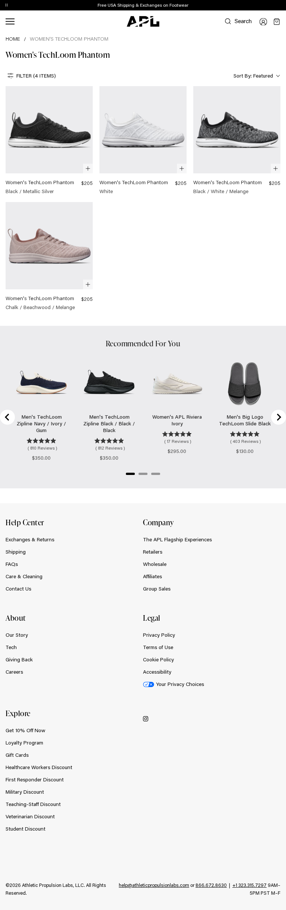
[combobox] (256, 76)
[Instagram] (145, 718)
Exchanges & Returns (30, 539)
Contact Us (18, 588)
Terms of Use (158, 647)
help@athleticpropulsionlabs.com (154, 885)
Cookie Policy (158, 659)
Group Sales (157, 588)
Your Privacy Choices (180, 684)
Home (13, 38)
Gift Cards (17, 755)
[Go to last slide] (7, 417)
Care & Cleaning (24, 576)
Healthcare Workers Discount (39, 767)
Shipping (16, 551)
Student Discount (25, 828)
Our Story (17, 635)
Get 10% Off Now (25, 730)
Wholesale (154, 564)
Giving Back (19, 659)
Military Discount (25, 791)
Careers (14, 671)
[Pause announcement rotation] (6, 5)
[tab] (130, 474)
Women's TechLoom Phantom (69, 38)
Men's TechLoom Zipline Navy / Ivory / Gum (41, 423)
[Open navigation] (10, 21)
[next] (282, 5)
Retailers (152, 551)
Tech (11, 647)
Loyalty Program (24, 742)
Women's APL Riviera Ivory (177, 420)
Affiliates (152, 576)
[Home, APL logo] (143, 22)
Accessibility (157, 671)
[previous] (263, 5)
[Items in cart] (276, 21)
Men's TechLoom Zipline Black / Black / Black (109, 423)
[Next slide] (278, 417)
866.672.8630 (211, 885)
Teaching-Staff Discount (33, 804)
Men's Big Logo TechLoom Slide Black (245, 420)
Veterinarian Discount (30, 816)
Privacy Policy (159, 635)
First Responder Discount (35, 779)
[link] (49, 140)
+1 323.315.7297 (249, 885)
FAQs (12, 564)
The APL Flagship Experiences (177, 539)
